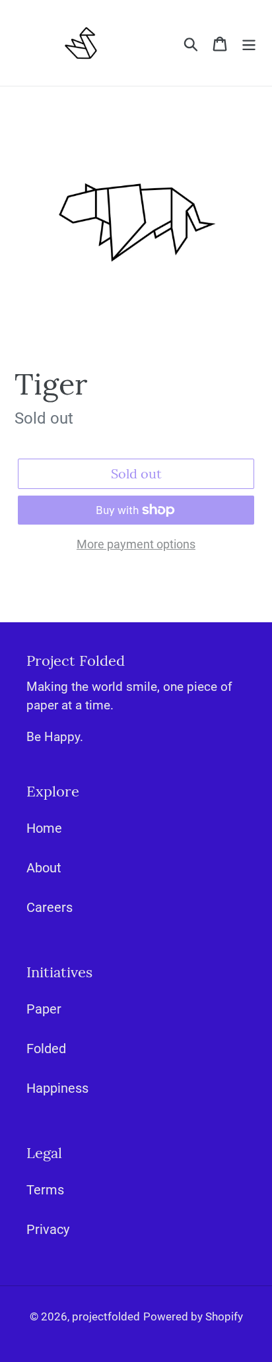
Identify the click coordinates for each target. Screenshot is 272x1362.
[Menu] (248, 42)
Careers (49, 907)
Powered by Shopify (193, 1316)
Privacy (47, 1229)
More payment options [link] (136, 544)
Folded (46, 1048)
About (43, 868)
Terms (45, 1190)
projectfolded (106, 1316)
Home (44, 828)
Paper (43, 1009)
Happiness (57, 1088)
